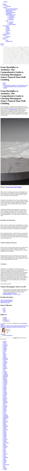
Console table (11, 17)
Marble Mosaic (9, 11)
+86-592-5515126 (17, 294)
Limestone (8, 32)
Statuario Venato (9, 325)
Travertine (8, 30)
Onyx (7, 31)
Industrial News (9, 41)
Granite (7, 29)
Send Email (3, 334)
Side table (11, 18)
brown (4, 310)
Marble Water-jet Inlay (11, 10)
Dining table (11, 19)
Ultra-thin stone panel (10, 12)
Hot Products (24, 323)
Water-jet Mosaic (12, 24)
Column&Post (9, 13)
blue (4, 309)
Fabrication (8, 6)
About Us (5, 5)
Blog (7, 40)
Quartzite (8, 28)
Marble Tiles (3, 325)
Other (7, 20)
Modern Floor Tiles (21, 327)
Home (4, 3)
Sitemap (2, 324)
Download (8, 36)
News (4, 38)
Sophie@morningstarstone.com (10, 293)
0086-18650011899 (7, 294)
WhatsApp (10, 335)
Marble (7, 26)
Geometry (11, 23)
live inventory (6, 25)
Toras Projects (6, 34)
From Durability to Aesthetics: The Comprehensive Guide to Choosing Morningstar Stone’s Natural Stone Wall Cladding (15, 86)
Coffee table (11, 16)
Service (4, 35)
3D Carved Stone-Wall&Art (12, 8)
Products (5, 7)
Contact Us (5, 37)
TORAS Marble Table (11, 14)
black (4, 308)
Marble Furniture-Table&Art (7, 301)
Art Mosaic (11, 22)
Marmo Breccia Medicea (11, 327)
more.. (4, 311)
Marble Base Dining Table (19, 325)
